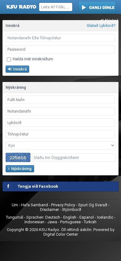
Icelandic (105, 217)
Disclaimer (50, 209)
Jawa (52, 222)
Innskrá (19, 69)
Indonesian (34, 222)
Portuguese (70, 222)
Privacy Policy (63, 205)
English (69, 217)
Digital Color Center (60, 234)
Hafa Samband (35, 205)
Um (15, 205)
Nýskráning (21, 168)
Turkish (90, 222)
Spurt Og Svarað (93, 205)
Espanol (86, 217)
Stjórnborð (71, 209)
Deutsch (52, 217)
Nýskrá (111, 20)
